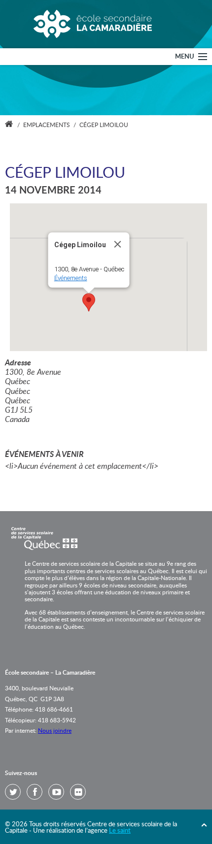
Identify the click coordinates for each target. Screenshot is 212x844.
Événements (70, 278)
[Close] (118, 244)
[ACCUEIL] (9, 125)
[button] (88, 302)
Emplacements (46, 125)
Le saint (120, 831)
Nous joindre (54, 731)
